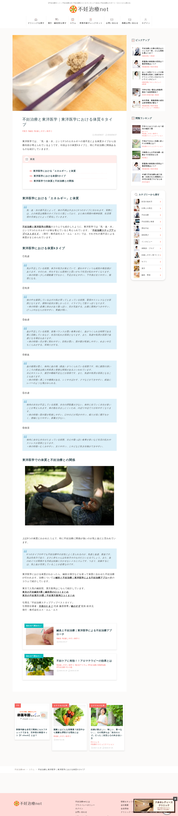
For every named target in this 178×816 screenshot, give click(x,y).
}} (133, 127)
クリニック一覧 (127, 812)
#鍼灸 (30, 131)
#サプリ (145, 131)
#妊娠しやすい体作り (43, 131)
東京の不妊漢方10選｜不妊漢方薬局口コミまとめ (48, 595)
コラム (73, 23)
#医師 (152, 56)
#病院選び (146, 56)
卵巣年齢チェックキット (91, 23)
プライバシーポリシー (85, 805)
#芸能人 (145, 157)
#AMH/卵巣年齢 (148, 95)
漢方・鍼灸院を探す (57, 23)
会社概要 (125, 805)
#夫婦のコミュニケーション (152, 135)
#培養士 (157, 108)
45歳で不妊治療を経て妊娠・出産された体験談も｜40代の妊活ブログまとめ (153, 176)
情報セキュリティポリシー (132, 802)
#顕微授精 (146, 67)
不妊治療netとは (82, 802)
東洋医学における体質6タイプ (50, 176)
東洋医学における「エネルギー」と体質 (54, 171)
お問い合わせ (112, 23)
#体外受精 (154, 67)
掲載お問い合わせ (130, 23)
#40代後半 (146, 182)
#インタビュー (155, 82)
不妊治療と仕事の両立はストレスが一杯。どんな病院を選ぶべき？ (153, 50)
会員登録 (125, 809)
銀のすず (76, 606)
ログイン (146, 23)
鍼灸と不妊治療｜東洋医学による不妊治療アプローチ (83, 577)
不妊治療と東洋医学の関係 (36, 226)
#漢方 (24, 131)
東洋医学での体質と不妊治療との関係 (54, 181)
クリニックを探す (36, 23)
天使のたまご (46, 606)
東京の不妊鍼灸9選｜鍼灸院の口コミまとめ (45, 592)
